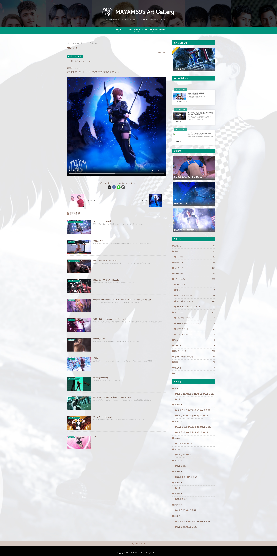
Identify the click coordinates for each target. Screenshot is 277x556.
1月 (178, 399)
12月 (179, 410)
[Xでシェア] (109, 187)
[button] (123, 187)
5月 (195, 394)
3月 (206, 394)
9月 (198, 410)
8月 (178, 394)
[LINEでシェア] (119, 187)
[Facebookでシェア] (114, 187)
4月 (201, 394)
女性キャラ (72, 56)
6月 (189, 394)
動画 (81, 56)
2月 (212, 394)
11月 (185, 410)
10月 (192, 410)
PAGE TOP (139, 544)
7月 (184, 394)
